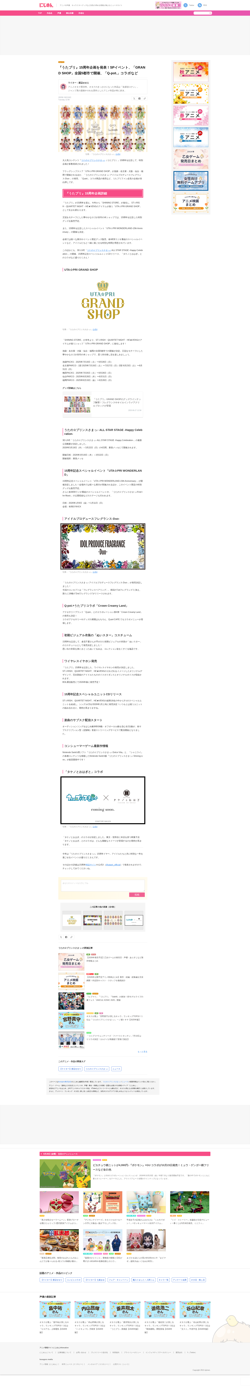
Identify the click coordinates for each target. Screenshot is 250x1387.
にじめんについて (46, 1352)
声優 (59, 13)
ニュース (116, 1069)
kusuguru (43, 1359)
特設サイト (91, 865)
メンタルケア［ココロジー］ (99, 1364)
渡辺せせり (84, 83)
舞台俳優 (69, 13)
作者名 (81, 13)
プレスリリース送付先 (99, 1352)
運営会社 (179, 1352)
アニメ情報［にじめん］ (49, 1364)
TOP (40, 13)
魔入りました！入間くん (143, 1280)
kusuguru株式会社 (64, 1082)
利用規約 (116, 1352)
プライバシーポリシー (132, 1352)
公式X (117, 154)
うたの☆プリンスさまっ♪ (93, 160)
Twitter (191, 5)
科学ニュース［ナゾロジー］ (73, 1364)
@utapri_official (113, 865)
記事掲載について (64, 1352)
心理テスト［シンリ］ (121, 1364)
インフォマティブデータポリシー (158, 1352)
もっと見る (142, 1052)
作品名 (49, 13)
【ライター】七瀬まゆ (94, 1280)
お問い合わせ (81, 1352)
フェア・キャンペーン (118, 1280)
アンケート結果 (180, 1280)
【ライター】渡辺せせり (70, 1069)
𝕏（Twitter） (192, 1352)
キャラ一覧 (163, 1280)
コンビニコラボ (73, 1280)
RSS (205, 5)
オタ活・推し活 (198, 1280)
